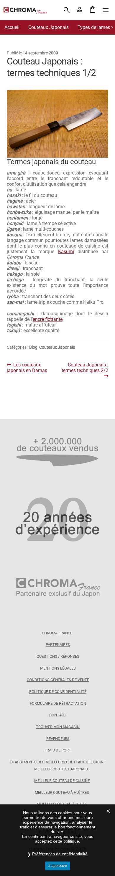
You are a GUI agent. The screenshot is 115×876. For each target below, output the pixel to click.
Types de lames (94, 27)
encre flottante (48, 319)
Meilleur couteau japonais (61, 769)
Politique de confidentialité (57, 691)
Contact (57, 715)
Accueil (11, 27)
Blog (33, 347)
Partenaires (58, 644)
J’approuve (57, 865)
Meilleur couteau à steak (62, 804)
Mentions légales (58, 668)
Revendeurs (58, 738)
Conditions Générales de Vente (58, 680)
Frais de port (58, 750)
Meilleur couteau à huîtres (62, 792)
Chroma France (57, 633)
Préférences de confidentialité (60, 853)
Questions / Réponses (58, 656)
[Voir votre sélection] (92, 10)
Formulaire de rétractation (58, 703)
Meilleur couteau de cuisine (62, 780)
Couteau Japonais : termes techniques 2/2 (85, 367)
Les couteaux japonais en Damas (27, 367)
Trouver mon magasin (58, 727)
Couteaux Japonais (48, 27)
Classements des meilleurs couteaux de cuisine (58, 762)
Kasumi (66, 251)
